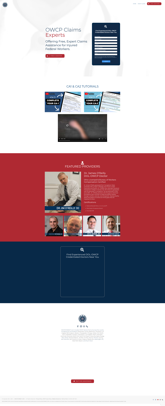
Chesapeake (83, 333)
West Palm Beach (77, 341)
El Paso (86, 337)
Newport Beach (73, 337)
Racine (91, 337)
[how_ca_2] (102, 92)
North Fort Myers (84, 336)
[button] (46, 226)
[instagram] (81, 326)
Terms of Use (65, 398)
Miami (94, 334)
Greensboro (81, 334)
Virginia (84, 339)
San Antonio (73, 339)
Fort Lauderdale (67, 334)
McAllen (81, 337)
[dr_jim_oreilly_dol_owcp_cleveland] (63, 172)
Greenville (93, 336)
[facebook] (78, 326)
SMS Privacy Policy (47, 398)
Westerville (90, 339)
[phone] (87, 326)
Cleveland (98, 331)
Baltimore (92, 331)
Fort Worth (100, 333)
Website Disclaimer (56, 398)
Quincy (101, 337)
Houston (74, 334)
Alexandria (81, 331)
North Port (76, 336)
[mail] (84, 326)
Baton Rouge (100, 336)
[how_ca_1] (63, 92)
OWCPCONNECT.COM (19, 398)
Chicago (89, 333)
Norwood (69, 336)
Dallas (94, 333)
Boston (77, 333)
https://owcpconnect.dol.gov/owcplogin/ (116, 401)
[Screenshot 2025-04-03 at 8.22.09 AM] (106, 24)
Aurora (86, 331)
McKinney (63, 336)
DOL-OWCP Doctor (96, 175)
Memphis (99, 334)
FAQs (125, 401)
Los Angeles (88, 334)
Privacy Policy (39, 398)
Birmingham (70, 333)
